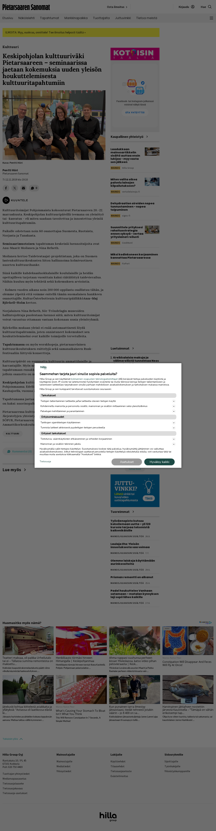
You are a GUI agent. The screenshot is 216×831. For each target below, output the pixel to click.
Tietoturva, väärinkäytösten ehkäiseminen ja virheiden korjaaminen (76, 438)
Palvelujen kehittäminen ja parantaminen (62, 411)
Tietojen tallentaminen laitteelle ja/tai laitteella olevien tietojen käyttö (78, 401)
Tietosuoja (45, 461)
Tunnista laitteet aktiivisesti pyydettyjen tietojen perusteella (72, 427)
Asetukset (127, 462)
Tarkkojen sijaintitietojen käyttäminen (60, 422)
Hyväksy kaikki (159, 462)
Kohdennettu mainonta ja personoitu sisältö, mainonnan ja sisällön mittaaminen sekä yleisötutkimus (93, 406)
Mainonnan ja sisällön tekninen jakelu (60, 444)
